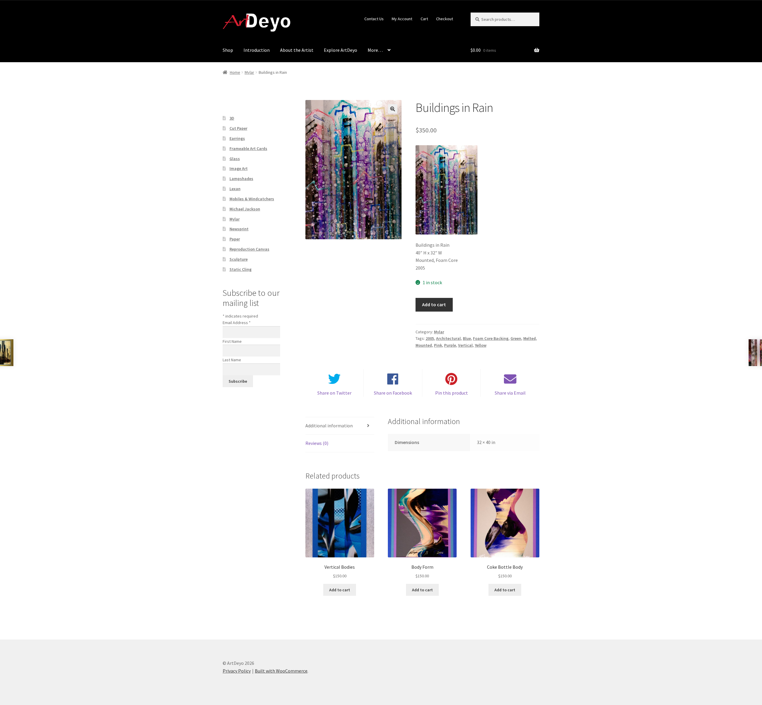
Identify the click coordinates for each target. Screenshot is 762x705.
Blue (467, 338)
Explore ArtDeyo (340, 50)
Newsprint (239, 229)
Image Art (238, 168)
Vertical (465, 345)
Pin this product (451, 393)
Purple (450, 345)
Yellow (480, 345)
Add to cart (434, 304)
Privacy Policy (237, 671)
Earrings (237, 138)
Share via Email (510, 393)
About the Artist (296, 50)
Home (235, 72)
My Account (402, 18)
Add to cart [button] (339, 590)
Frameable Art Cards (248, 148)
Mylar (249, 72)
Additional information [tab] (329, 426)
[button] (392, 109)
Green (515, 338)
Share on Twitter (334, 393)
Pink (438, 345)
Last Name (232, 359)
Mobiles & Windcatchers (251, 198)
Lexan (235, 188)
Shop (228, 50)
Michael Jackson (244, 209)
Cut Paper (238, 128)
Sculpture (238, 259)
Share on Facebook (393, 393)
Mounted (424, 345)
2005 (430, 338)
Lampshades (241, 178)
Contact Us (374, 18)
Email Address (237, 322)
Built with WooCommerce (281, 671)
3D (231, 118)
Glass (234, 158)
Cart (424, 18)
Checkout (444, 18)
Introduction (256, 50)
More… (375, 50)
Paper (234, 239)
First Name (232, 341)
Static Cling (240, 269)
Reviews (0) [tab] (316, 443)
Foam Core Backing (490, 338)
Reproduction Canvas (249, 249)
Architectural (448, 338)
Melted (529, 338)
